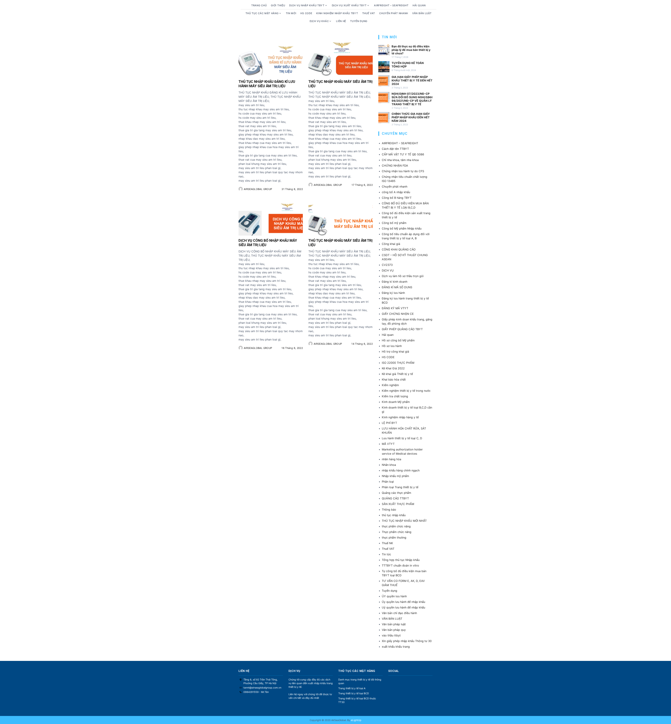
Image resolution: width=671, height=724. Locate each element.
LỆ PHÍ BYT (389, 423)
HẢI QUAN (419, 5)
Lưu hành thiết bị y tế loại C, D (402, 438)
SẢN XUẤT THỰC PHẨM (398, 504)
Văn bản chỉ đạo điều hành (399, 613)
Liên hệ (341, 21)
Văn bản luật (421, 13)
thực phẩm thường (394, 537)
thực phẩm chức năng (396, 526)
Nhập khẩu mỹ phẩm (395, 476)
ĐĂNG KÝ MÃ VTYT (395, 308)
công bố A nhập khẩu (396, 192)
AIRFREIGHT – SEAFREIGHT (391, 5)
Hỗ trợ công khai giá (395, 351)
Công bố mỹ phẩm (394, 223)
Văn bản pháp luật (394, 624)
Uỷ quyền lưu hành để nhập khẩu (403, 607)
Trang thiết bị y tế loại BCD (353, 693)
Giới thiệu (278, 5)
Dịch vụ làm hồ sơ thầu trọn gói (403, 276)
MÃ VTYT (388, 444)
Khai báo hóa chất (394, 379)
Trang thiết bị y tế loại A (351, 688)
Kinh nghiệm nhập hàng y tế (400, 417)
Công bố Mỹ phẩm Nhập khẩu (401, 228)
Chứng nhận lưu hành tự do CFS (403, 171)
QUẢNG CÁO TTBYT (395, 498)
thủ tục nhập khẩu (394, 515)
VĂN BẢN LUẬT (392, 618)
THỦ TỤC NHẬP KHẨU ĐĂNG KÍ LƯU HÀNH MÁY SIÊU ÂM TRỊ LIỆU (267, 84)
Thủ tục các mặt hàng (262, 13)
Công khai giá (391, 244)
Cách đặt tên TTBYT (395, 148)
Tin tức (386, 554)
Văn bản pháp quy (394, 630)
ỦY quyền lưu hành (394, 596)
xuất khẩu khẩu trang (396, 646)
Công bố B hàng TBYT (397, 197)
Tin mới (291, 13)
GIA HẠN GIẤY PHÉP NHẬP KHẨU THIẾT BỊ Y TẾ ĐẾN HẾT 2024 (412, 80)
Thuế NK (387, 543)
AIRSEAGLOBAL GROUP (258, 189)
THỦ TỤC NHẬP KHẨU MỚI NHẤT (404, 520)
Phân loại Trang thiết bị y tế (400, 487)
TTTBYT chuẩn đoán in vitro (400, 565)
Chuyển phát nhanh (393, 13)
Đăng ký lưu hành (393, 293)
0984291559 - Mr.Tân (256, 691)
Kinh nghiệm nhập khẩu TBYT (337, 13)
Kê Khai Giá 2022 (393, 368)
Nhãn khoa (389, 465)
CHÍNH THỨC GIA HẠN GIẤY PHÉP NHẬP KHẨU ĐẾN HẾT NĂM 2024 (411, 117)
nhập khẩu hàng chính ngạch (401, 470)
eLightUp (355, 720)
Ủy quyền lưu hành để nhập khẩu (403, 602)
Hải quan (388, 334)
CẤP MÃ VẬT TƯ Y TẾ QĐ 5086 (403, 154)
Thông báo (389, 509)
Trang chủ (259, 5)
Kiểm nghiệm (390, 385)
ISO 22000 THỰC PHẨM (398, 362)
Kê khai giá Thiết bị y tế (397, 374)
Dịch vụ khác (319, 21)
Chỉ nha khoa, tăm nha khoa (400, 160)
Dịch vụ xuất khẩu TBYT (349, 5)
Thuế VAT (368, 13)
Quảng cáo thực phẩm (396, 492)
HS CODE (306, 13)
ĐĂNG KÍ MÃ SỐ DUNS (397, 287)
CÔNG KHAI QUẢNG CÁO (399, 249)
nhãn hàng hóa (391, 459)
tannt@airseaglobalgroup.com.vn (262, 687)
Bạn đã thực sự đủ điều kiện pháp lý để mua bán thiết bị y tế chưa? (411, 50)
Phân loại (388, 481)
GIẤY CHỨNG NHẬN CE (398, 314)
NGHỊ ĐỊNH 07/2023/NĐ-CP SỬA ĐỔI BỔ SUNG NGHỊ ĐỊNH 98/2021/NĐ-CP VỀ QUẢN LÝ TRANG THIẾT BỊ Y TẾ (412, 99)
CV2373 (387, 265)
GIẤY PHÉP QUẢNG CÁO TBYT (402, 329)
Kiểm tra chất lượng (395, 396)
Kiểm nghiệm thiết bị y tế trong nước (406, 390)
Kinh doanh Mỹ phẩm (396, 402)
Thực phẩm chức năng (396, 532)
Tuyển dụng (358, 21)
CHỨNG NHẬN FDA (395, 165)
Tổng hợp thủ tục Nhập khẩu (401, 560)
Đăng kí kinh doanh (394, 281)
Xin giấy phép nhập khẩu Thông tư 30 (407, 641)
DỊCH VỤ (388, 270)
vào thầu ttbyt (391, 635)
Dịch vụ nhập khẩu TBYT (306, 5)
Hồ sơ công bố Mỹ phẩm (398, 340)
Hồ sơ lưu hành (392, 346)
